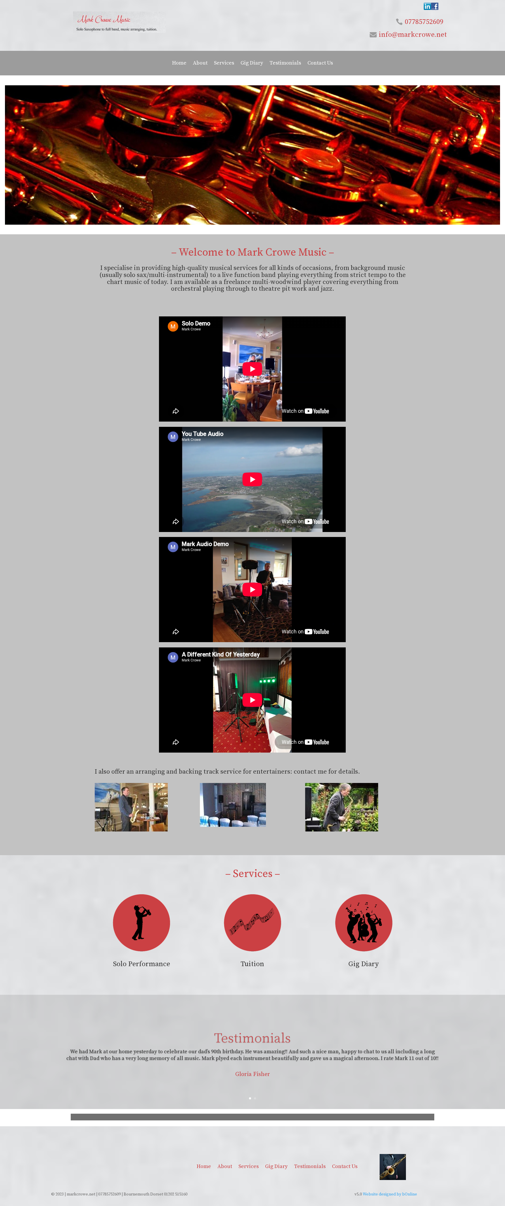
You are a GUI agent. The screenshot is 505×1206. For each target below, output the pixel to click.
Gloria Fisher (252, 1074)
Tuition (252, 964)
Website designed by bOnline (390, 1194)
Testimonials (285, 63)
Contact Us (320, 63)
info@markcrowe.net (413, 34)
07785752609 (424, 22)
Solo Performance (141, 964)
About (200, 63)
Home (179, 63)
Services (224, 63)
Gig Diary (252, 63)
